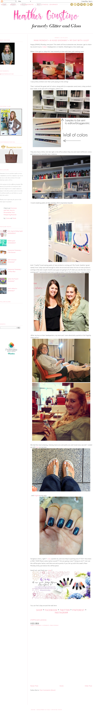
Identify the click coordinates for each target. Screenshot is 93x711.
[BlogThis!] (33, 623)
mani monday (54, 625)
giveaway (38, 625)
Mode (14, 218)
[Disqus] (61, 660)
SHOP (39, 610)
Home (61, 686)
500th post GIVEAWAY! (12, 242)
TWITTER (65, 610)
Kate (37, 447)
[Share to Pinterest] (38, 623)
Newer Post (34, 686)
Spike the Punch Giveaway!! (13, 280)
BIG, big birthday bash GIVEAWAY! (15, 232)
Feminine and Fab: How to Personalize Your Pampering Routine (10, 211)
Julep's (44, 47)
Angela (36, 495)
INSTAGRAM (61, 612)
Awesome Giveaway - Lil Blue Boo (15, 270)
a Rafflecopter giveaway (38, 620)
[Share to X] (35, 623)
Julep (49, 559)
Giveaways (45, 625)
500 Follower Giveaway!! (12, 261)
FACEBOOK (51, 610)
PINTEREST (78, 610)
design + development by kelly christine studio (46, 709)
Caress (8, 218)
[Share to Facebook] (36, 623)
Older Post (88, 686)
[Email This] (31, 623)
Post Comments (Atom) (47, 690)
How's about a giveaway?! (12, 289)
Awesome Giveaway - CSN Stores (15, 251)
